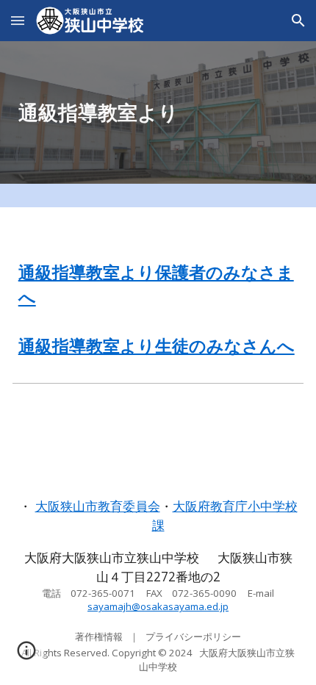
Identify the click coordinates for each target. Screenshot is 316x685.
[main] (158, 112)
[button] (17, 20)
